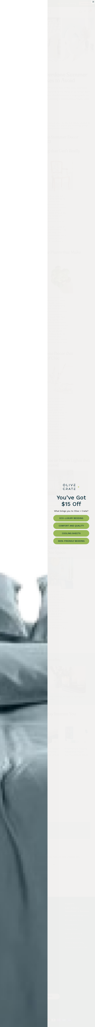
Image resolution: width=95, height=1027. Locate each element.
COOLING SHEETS (71, 533)
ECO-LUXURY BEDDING (71, 518)
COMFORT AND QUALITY (71, 525)
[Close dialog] (93, 1)
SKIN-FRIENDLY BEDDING (71, 541)
